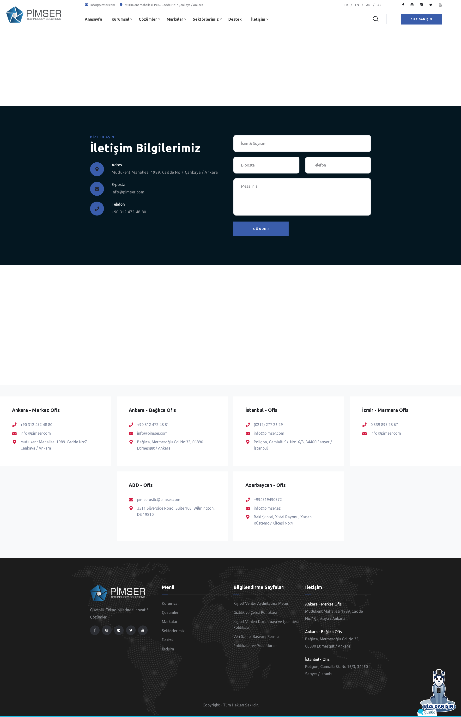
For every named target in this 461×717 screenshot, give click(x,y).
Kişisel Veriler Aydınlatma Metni (260, 603)
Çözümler (148, 19)
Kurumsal (120, 19)
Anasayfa (93, 19)
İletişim (258, 19)
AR (368, 4)
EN (357, 4)
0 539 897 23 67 (384, 424)
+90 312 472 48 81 (153, 424)
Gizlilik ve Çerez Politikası (255, 612)
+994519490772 (268, 499)
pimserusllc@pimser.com (158, 499)
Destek (235, 19)
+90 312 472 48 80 (129, 212)
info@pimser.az (267, 508)
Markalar (175, 19)
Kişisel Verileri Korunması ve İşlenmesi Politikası (266, 624)
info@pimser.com (103, 4)
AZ (379, 4)
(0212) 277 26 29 (268, 424)
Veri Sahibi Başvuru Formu (256, 636)
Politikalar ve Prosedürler (255, 645)
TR (346, 4)
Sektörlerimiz (206, 19)
